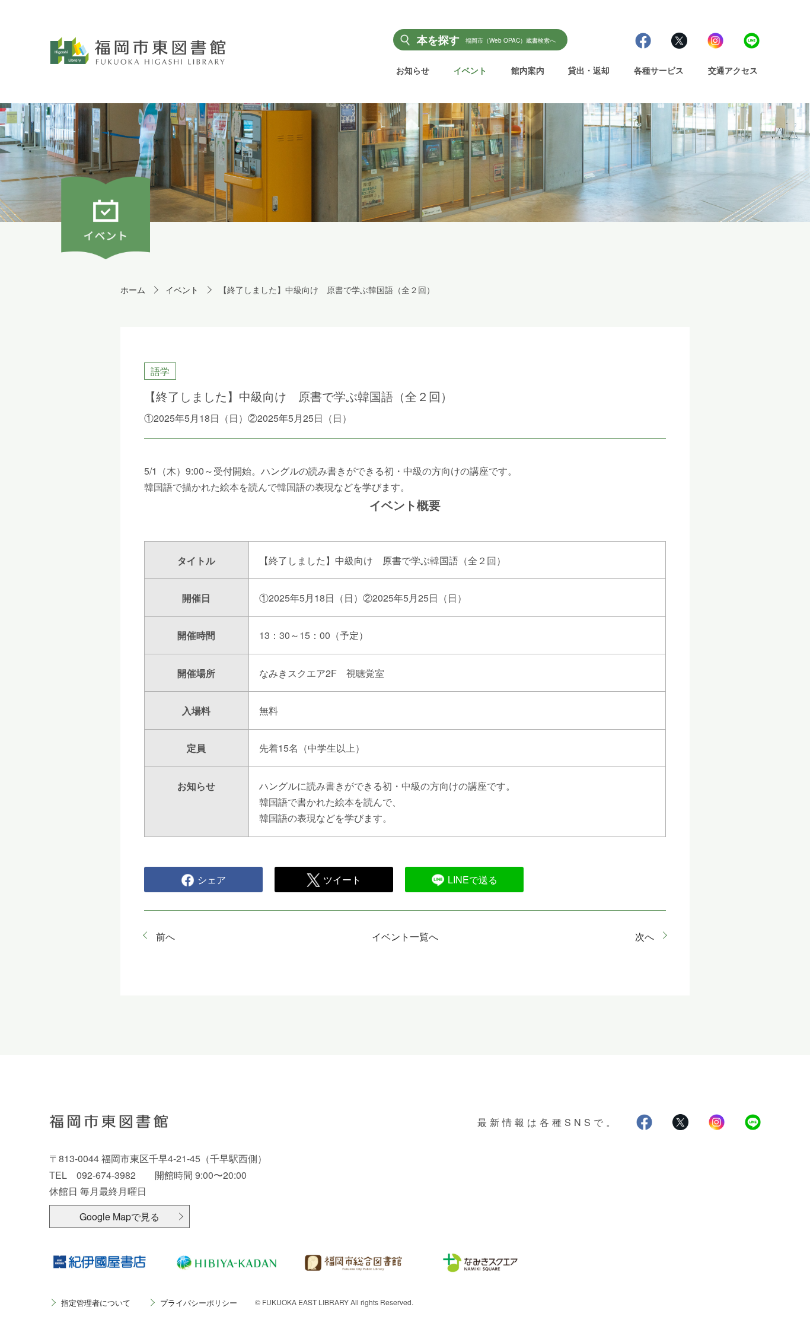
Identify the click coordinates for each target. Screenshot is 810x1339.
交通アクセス (733, 70)
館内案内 (527, 70)
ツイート (342, 879)
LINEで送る (473, 879)
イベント (470, 70)
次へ (644, 936)
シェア (211, 879)
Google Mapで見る (119, 1216)
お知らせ (412, 70)
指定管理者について (95, 1302)
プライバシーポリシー (198, 1302)
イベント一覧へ (405, 936)
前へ (165, 936)
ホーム (132, 289)
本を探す (486, 39)
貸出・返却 (589, 70)
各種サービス (659, 70)
